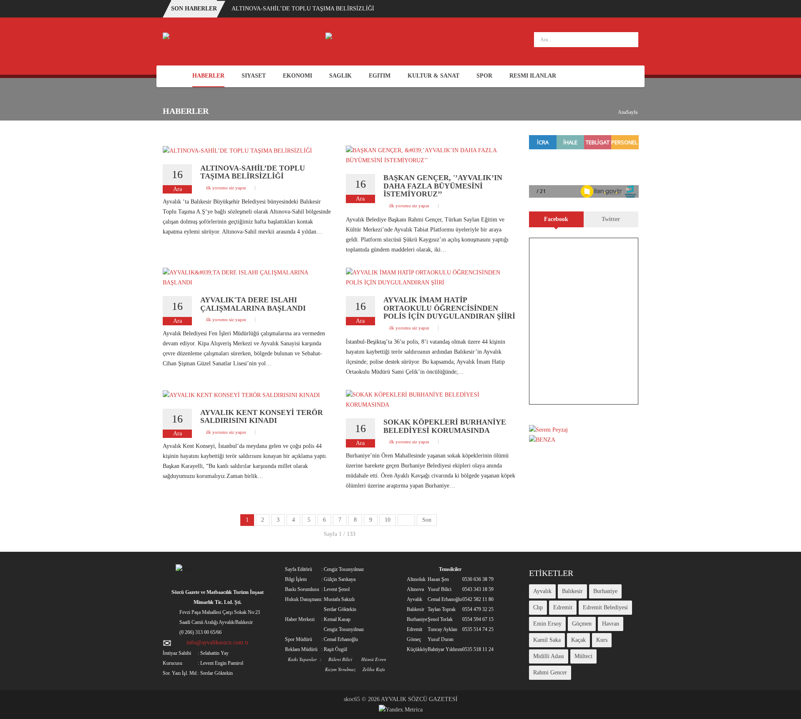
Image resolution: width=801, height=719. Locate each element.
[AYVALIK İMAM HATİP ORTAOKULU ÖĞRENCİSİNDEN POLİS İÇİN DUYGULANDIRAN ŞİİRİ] (431, 277)
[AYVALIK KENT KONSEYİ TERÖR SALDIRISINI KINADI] (241, 395)
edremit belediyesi (605, 607)
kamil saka (547, 640)
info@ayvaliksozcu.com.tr (217, 642)
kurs (601, 640)
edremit (562, 607)
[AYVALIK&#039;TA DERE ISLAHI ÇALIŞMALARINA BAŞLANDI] (248, 277)
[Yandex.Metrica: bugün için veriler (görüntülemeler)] (401, 710)
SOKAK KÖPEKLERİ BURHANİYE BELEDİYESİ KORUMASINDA (444, 426)
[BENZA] (542, 440)
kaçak (578, 640)
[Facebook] (621, 76)
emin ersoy (547, 624)
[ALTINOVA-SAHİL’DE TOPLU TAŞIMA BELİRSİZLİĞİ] (237, 150)
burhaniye (605, 591)
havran (610, 624)
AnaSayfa (627, 112)
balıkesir (572, 591)
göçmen (582, 624)
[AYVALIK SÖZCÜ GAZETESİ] (204, 39)
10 (387, 520)
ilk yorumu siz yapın (226, 187)
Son (426, 520)
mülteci (583, 656)
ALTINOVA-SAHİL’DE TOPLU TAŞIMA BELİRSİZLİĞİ (303, 8)
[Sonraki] (406, 520)
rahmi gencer (550, 672)
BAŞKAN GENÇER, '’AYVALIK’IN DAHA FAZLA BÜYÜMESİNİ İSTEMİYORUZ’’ (442, 186)
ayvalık (542, 591)
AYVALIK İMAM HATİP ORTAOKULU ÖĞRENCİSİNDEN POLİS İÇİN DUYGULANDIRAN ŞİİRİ (449, 308)
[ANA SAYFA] (173, 76)
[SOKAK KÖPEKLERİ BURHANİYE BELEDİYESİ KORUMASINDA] (431, 399)
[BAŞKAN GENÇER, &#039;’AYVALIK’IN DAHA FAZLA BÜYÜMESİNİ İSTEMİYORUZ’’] (431, 155)
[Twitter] (633, 76)
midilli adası (548, 656)
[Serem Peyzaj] (344, 37)
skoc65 (352, 699)
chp (538, 607)
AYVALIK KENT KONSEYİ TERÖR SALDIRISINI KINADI (261, 416)
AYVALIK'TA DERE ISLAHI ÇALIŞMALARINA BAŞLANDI (253, 304)
